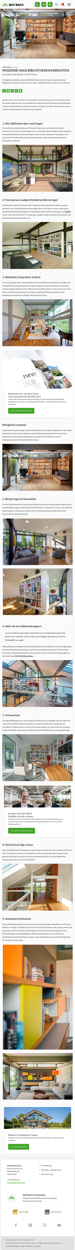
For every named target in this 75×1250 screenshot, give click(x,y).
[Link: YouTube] (59, 1225)
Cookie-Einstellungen (12, 1246)
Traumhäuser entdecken (19, 1147)
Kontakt (22, 1246)
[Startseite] (18, 4)
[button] (4, 91)
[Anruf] (37, 4)
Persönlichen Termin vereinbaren (22, 831)
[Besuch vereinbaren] (43, 4)
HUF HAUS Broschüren (24, 656)
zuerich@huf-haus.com (16, 1183)
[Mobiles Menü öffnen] (69, 4)
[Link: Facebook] (16, 1225)
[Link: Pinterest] (30, 1225)
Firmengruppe (46, 1165)
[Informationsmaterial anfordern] (50, 4)
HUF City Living (47, 1174)
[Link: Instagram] (44, 1225)
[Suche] (56, 4)
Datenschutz (29, 1246)
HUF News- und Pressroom (51, 1170)
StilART (68, 212)
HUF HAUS (10, 67)
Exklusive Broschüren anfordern (21, 411)
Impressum (37, 1246)
